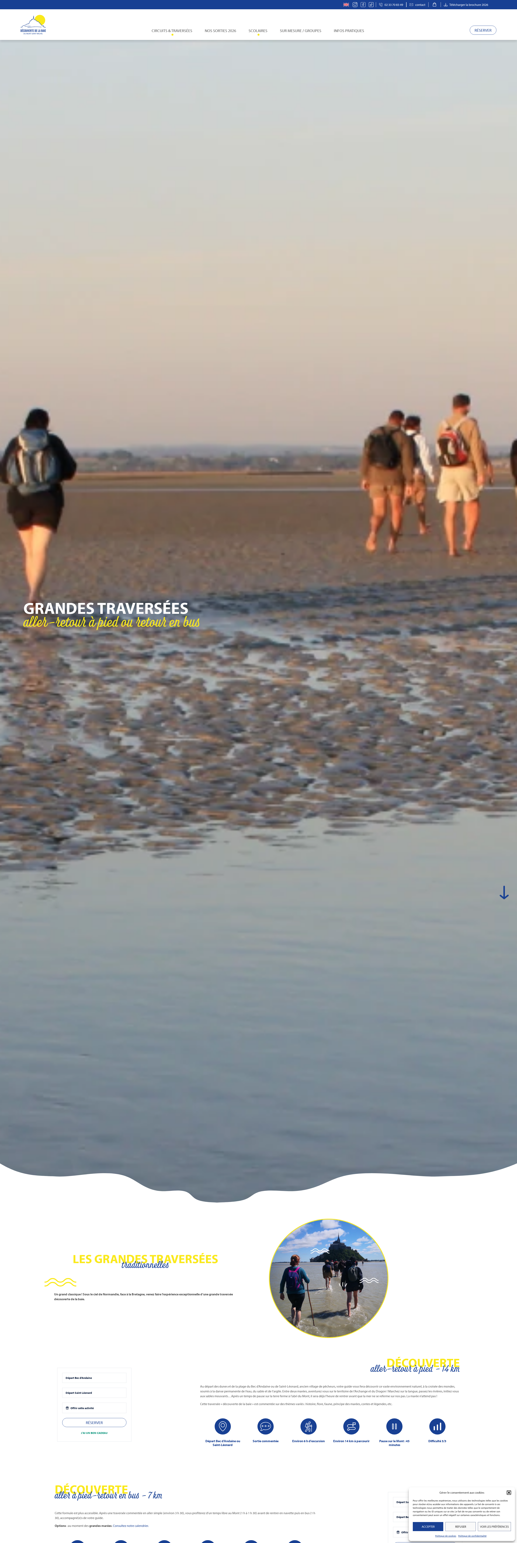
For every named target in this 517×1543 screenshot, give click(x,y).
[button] (509, 1493)
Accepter (428, 1526)
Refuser (460, 1526)
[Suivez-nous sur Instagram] (356, 4)
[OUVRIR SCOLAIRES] (258, 35)
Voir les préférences (494, 1526)
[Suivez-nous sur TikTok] (372, 4)
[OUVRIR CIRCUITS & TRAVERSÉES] (172, 35)
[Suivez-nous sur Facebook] (364, 4)
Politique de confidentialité (472, 1535)
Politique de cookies (445, 1535)
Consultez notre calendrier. (131, 1526)
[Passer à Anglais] (346, 5)
